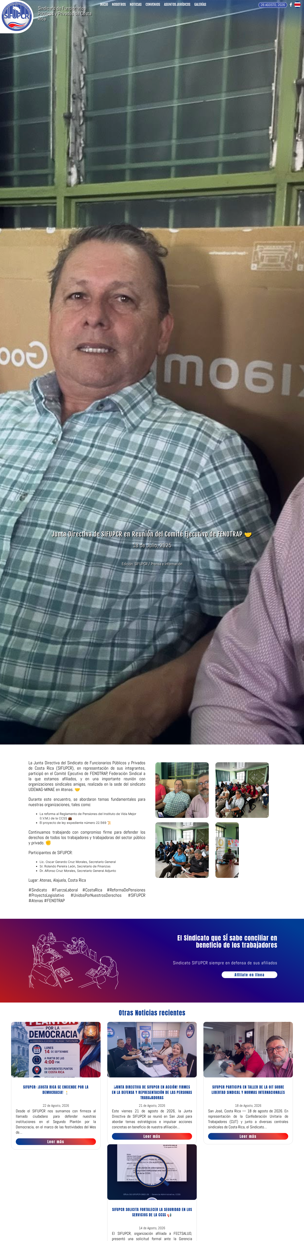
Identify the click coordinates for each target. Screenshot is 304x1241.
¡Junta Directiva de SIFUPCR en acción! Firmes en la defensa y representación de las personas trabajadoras (152, 1092)
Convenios (153, 4)
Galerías (200, 4)
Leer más (55, 1141)
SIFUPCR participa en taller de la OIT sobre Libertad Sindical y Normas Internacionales (248, 1089)
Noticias (136, 4)
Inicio (104, 4)
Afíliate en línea (250, 974)
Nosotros (119, 4)
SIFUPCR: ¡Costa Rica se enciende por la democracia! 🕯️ (56, 1089)
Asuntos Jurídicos (177, 4)
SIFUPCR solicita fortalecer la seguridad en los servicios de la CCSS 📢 (152, 1212)
